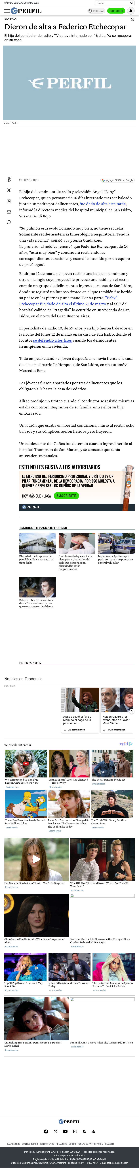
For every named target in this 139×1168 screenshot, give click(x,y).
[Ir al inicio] (26, 10)
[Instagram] (75, 1132)
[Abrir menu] (7, 11)
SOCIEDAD (10, 19)
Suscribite (116, 11)
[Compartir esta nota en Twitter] (9, 190)
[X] (55, 1132)
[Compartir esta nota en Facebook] (9, 179)
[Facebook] (46, 1132)
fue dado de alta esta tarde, (103, 203)
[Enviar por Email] (9, 212)
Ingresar (98, 11)
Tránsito (110, 1144)
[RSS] (84, 1132)
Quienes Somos (30, 1144)
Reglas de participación (90, 1144)
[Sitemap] (93, 1132)
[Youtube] (65, 1132)
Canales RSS (13, 1144)
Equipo (72, 1144)
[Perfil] (69, 1123)
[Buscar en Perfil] (131, 3)
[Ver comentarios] (132, 20)
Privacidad (61, 1144)
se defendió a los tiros (52, 340)
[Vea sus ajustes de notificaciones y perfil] (130, 10)
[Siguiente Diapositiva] (131, 711)
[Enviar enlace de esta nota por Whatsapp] (9, 201)
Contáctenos (47, 1144)
